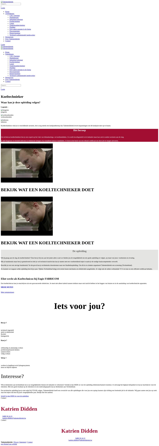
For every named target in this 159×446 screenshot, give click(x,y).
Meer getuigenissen (7, 292)
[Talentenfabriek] (7, 2)
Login (3, 8)
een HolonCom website (9, 444)
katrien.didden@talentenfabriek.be (14, 418)
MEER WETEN (7, 287)
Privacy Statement (20, 442)
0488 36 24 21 (7, 416)
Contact (30, 442)
